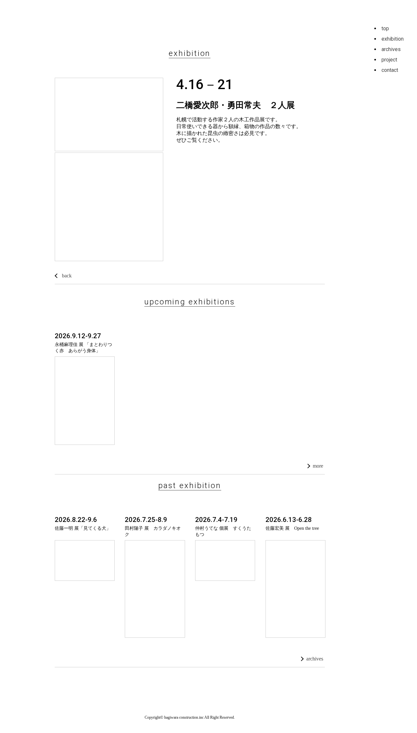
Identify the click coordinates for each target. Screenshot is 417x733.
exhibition (392, 39)
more (318, 466)
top (385, 28)
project (389, 60)
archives (314, 658)
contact (389, 70)
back (67, 275)
